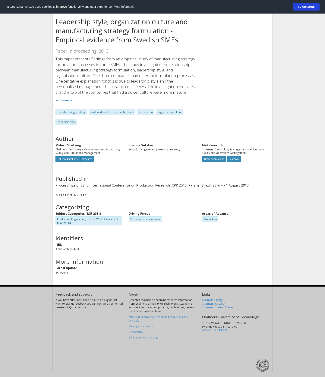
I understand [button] (306, 6)
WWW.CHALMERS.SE (214, 330)
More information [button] (125, 6)
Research (87, 159)
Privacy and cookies (141, 326)
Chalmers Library (212, 300)
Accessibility (136, 332)
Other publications (67, 159)
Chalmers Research (214, 303)
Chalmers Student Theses (217, 307)
